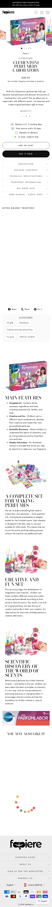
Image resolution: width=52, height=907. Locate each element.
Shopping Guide (25, 857)
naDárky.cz (25, 878)
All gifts (10, 322)
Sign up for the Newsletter (25, 871)
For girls (10, 336)
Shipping (22, 81)
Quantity (26, 111)
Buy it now (26, 154)
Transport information (26, 182)
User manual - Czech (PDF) (26, 194)
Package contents (26, 170)
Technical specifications (26, 176)
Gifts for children (27, 336)
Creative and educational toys (20, 329)
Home (25, 53)
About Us (25, 864)
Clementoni (26, 58)
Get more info (26, 188)
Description (26, 164)
